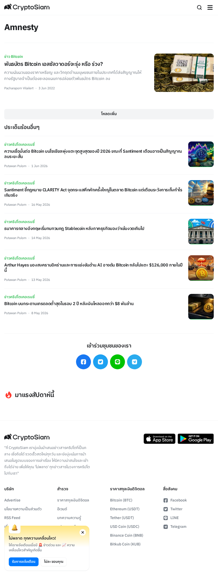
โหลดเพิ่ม (109, 114)
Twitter (176, 509)
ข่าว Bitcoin (13, 57)
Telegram (178, 526)
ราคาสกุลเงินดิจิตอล (73, 500)
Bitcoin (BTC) (121, 500)
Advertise (12, 500)
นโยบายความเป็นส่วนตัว (22, 509)
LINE (174, 518)
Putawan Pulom (15, 166)
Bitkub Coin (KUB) (125, 544)
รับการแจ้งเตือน (23, 562)
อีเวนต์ (62, 509)
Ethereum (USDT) (125, 509)
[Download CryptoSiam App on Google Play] (196, 439)
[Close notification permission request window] (82, 532)
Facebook (178, 500)
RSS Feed (12, 518)
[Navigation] (210, 7)
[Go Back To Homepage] (26, 7)
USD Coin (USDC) (124, 526)
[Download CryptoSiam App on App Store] (159, 439)
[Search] (199, 7)
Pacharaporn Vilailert (18, 88)
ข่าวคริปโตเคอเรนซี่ (19, 144)
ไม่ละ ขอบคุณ (53, 562)
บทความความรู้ (69, 518)
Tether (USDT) (122, 518)
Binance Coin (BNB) (126, 535)
